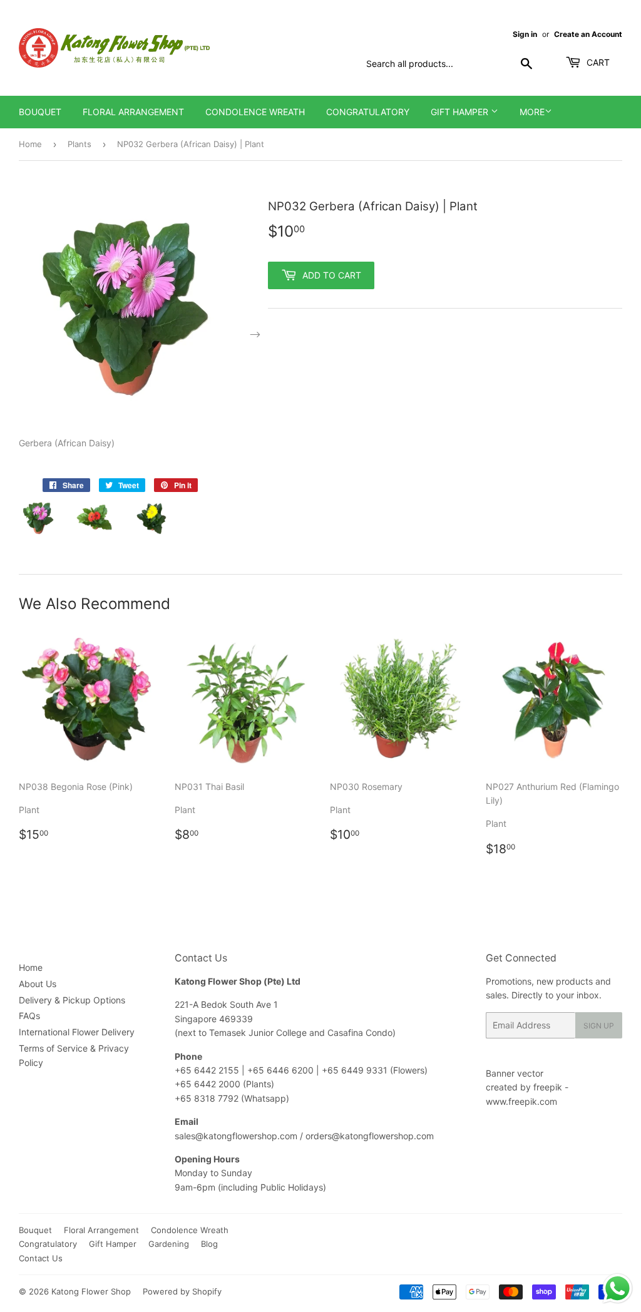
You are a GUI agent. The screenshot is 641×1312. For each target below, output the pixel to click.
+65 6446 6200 (281, 1070)
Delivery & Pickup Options (72, 1000)
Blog (209, 1244)
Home (30, 144)
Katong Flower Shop (91, 1291)
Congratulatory (367, 111)
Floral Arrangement (133, 111)
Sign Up (598, 1025)
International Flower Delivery (77, 1032)
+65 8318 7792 (206, 1098)
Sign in (525, 34)
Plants (79, 144)
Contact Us (41, 1258)
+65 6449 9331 (356, 1070)
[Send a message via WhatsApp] (617, 1288)
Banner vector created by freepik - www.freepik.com (527, 1087)
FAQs (29, 1015)
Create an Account (588, 34)
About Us (37, 983)
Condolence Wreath (255, 111)
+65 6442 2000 (207, 1084)
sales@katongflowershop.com (236, 1135)
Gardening (168, 1244)
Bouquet (40, 111)
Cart (597, 62)
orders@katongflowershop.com (369, 1135)
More (532, 111)
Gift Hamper (461, 111)
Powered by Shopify (182, 1291)
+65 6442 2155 (208, 1070)
